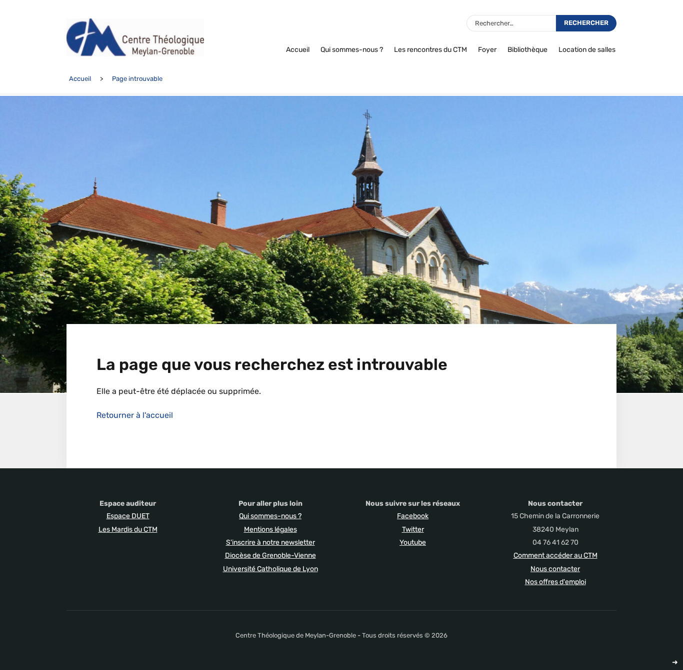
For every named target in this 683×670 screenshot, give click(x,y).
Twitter (413, 529)
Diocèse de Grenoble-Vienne (270, 555)
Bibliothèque (528, 49)
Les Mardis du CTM (128, 529)
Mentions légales (270, 529)
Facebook (412, 516)
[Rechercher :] (511, 23)
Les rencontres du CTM (430, 49)
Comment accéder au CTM (556, 555)
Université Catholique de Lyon (270, 569)
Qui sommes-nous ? (351, 49)
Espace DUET (128, 516)
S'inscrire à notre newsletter (270, 542)
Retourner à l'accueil (134, 415)
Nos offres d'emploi (555, 582)
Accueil (298, 49)
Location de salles (587, 49)
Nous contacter (555, 569)
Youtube (413, 542)
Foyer (487, 49)
